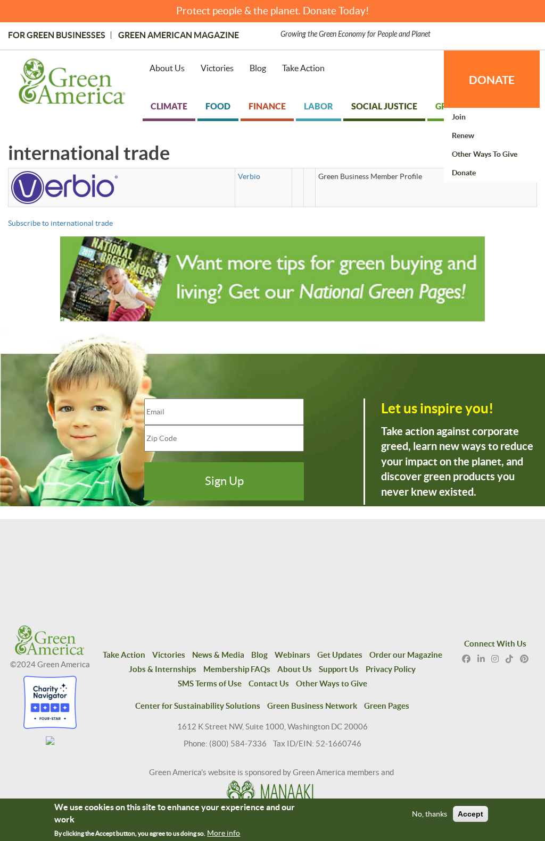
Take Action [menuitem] (303, 68)
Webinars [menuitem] (292, 654)
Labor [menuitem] (318, 106)
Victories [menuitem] (217, 68)
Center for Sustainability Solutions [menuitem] (197, 705)
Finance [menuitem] (267, 106)
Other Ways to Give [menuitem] (484, 154)
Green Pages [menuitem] (386, 705)
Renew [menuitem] (463, 135)
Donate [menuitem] (464, 172)
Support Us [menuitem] (339, 669)
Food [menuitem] (217, 106)
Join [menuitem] (459, 117)
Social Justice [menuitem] (384, 106)
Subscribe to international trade (60, 223)
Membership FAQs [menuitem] (236, 669)
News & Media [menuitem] (218, 654)
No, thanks (429, 814)
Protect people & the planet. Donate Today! (272, 10)
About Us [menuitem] (167, 68)
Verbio (249, 176)
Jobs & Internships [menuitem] (162, 669)
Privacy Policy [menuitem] (391, 669)
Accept (470, 814)
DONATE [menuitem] (492, 79)
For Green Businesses (56, 35)
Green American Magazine (178, 35)
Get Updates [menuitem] (339, 654)
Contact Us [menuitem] (269, 683)
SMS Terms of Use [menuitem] (210, 683)
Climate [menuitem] (169, 106)
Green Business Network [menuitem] (312, 705)
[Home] (72, 83)
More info (223, 833)
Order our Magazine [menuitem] (405, 654)
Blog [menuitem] (258, 68)
